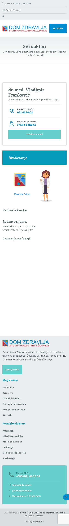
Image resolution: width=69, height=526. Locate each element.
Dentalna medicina (12, 441)
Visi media (38, 521)
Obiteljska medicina (12, 436)
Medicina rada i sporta (14, 452)
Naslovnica (8, 387)
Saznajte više (12, 369)
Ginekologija (9, 458)
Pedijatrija (7, 447)
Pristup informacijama (14, 404)
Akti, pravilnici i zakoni (14, 409)
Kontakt (6, 415)
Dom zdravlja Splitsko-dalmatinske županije (42, 513)
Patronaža (7, 430)
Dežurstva (7, 393)
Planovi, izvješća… (11, 398)
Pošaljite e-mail (34, 134)
